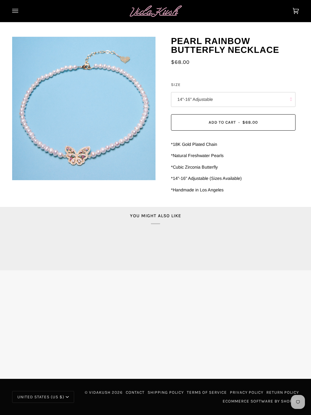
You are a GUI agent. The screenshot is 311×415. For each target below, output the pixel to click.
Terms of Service (207, 392)
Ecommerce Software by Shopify (261, 401)
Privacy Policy (246, 392)
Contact (135, 392)
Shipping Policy (166, 392)
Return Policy (282, 392)
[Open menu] (21, 11)
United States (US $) (40, 397)
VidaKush (100, 392)
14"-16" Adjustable (195, 99)
